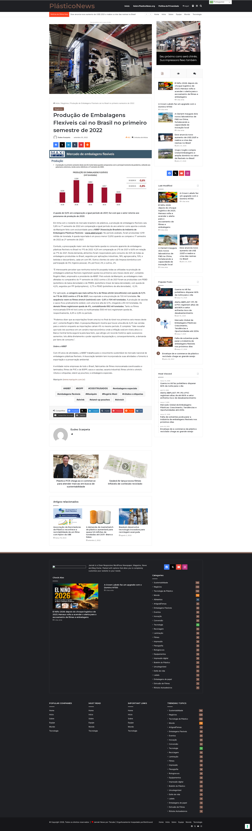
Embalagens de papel (163, 679)
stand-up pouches (100, 399)
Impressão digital (161, 658)
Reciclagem (159, 629)
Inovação (158, 616)
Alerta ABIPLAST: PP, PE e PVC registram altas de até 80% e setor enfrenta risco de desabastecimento (186, 307)
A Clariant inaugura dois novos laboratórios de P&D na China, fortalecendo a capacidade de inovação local (167, 256)
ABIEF (68, 388)
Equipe (179, 14)
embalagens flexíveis (69, 394)
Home (156, 14)
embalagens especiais (125, 388)
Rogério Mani (110, 394)
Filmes (156, 637)
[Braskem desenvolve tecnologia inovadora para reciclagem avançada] (133, 516)
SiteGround (148, 822)
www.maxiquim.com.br (73, 379)
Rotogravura (159, 650)
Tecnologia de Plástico (163, 591)
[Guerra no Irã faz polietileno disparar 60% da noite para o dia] (165, 292)
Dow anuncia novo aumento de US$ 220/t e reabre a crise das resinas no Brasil (189, 253)
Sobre (171, 14)
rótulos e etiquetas (133, 394)
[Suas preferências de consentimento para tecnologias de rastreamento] (247, 826)
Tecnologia (197, 14)
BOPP (80, 388)
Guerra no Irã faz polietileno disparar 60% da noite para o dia (186, 292)
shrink (81, 399)
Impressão (158, 641)
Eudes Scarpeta (64, 137)
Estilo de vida (159, 671)
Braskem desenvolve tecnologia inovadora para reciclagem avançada (132, 529)
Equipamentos (160, 654)
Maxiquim (92, 394)
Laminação (158, 633)
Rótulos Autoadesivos (163, 688)
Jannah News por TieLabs (104, 822)
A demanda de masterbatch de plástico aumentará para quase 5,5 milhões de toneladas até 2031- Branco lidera (99, 532)
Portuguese (218, 2)
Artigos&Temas (160, 604)
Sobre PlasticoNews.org (144, 6)
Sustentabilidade (161, 583)
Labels (156, 675)
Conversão (158, 620)
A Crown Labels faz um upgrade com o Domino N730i (189, 196)
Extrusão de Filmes (162, 683)
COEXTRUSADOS (99, 388)
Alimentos (158, 599)
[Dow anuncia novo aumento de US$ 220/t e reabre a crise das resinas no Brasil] (165, 137)
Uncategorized (160, 667)
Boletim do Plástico (162, 662)
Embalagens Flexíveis (163, 608)
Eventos (157, 612)
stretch (120, 399)
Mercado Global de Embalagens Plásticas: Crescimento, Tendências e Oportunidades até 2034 (187, 325)
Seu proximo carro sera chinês (100, 22)
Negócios (65, 103)
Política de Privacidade (169, 6)
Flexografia (158, 646)
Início (127, 6)
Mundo (187, 14)
